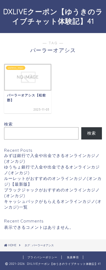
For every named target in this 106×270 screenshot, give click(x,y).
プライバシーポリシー (42, 257)
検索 (8, 124)
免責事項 (73, 257)
